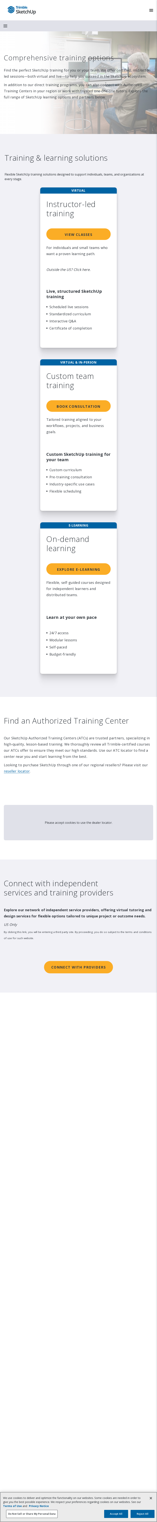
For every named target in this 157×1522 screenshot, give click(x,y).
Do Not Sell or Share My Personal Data (32, 1513)
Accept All (116, 1513)
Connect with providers (78, 967)
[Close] (151, 1498)
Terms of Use (12, 1506)
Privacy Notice (39, 1506)
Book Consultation (78, 406)
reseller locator (17, 771)
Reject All (142, 1513)
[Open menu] (5, 26)
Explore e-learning (78, 569)
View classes (78, 234)
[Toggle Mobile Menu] (151, 10)
